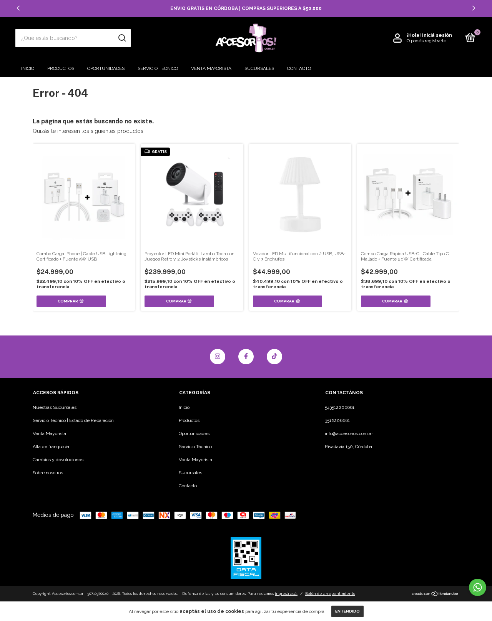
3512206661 (337, 420)
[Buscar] (121, 38)
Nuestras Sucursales (54, 407)
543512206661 (339, 407)
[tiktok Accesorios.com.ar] (274, 356)
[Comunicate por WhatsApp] (477, 587)
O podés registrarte (426, 40)
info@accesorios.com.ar (349, 433)
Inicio (27, 68)
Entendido (347, 611)
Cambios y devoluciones (58, 459)
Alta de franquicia (51, 446)
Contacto (299, 68)
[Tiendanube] (435, 594)
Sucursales (259, 68)
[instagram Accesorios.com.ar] (217, 356)
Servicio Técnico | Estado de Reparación (73, 420)
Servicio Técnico (158, 68)
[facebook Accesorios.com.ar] (246, 356)
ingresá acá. (286, 593)
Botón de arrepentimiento (330, 593)
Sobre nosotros (48, 472)
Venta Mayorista (211, 68)
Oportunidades (106, 68)
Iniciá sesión (437, 35)
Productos (60, 68)
